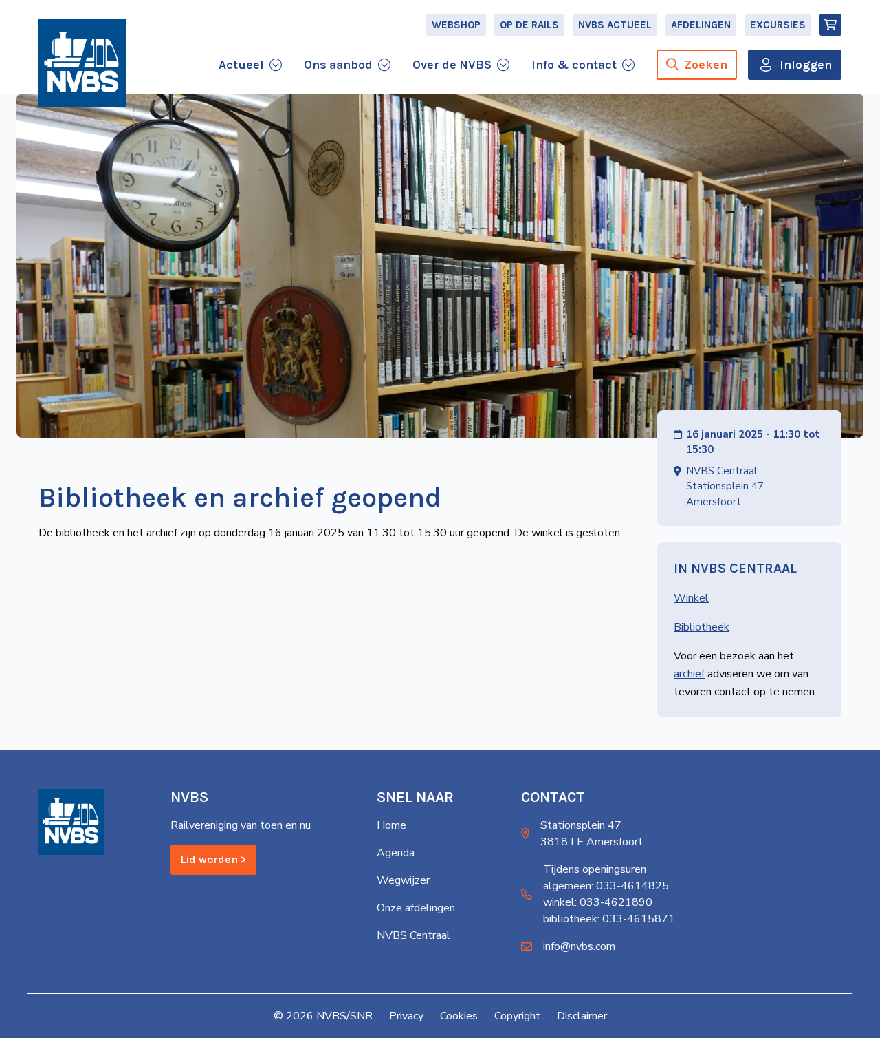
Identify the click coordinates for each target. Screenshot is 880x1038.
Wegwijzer (403, 880)
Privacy (406, 1016)
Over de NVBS (452, 64)
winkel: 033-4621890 (597, 902)
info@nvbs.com (579, 946)
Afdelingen (701, 25)
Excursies (778, 25)
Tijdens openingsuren (594, 869)
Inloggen (806, 64)
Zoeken (705, 64)
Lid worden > (213, 859)
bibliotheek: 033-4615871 (609, 918)
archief (689, 673)
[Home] (82, 63)
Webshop (456, 25)
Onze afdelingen (416, 907)
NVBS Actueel (615, 25)
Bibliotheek (701, 627)
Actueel (241, 64)
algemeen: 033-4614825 (606, 885)
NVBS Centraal (413, 935)
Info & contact (574, 64)
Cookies (459, 1016)
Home (391, 825)
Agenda (396, 852)
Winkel (691, 598)
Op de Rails (529, 25)
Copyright (517, 1016)
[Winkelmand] (831, 25)
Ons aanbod (338, 64)
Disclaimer (582, 1016)
